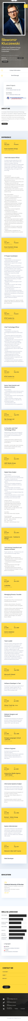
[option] (14, 888)
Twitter (16, 1008)
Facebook (9, 1008)
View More (5, 61)
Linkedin (22, 1008)
